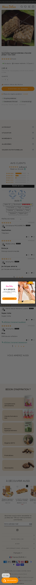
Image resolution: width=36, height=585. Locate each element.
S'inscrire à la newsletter (9, 298)
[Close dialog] (34, 282)
